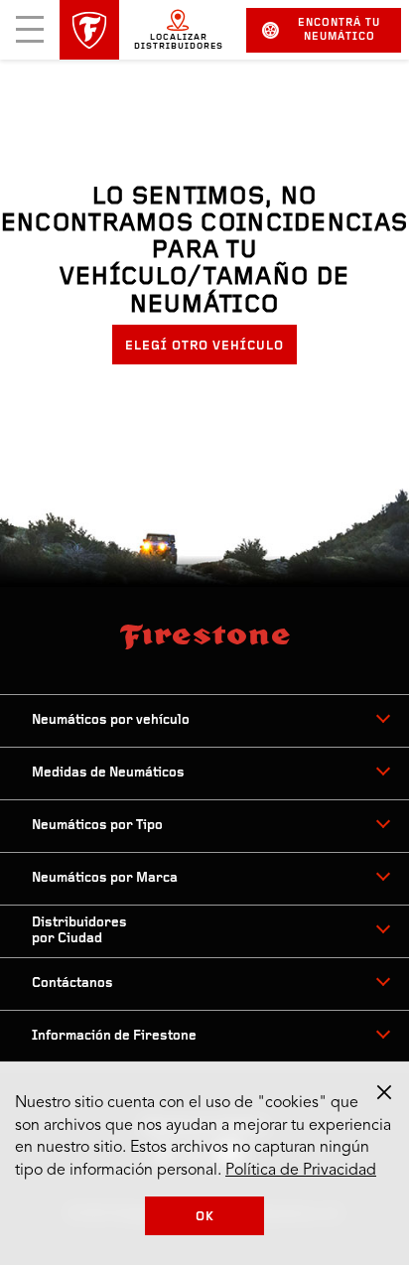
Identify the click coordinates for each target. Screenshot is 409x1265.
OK (205, 1216)
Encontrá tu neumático (339, 30)
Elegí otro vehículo (204, 346)
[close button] (384, 1092)
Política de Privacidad (300, 1171)
